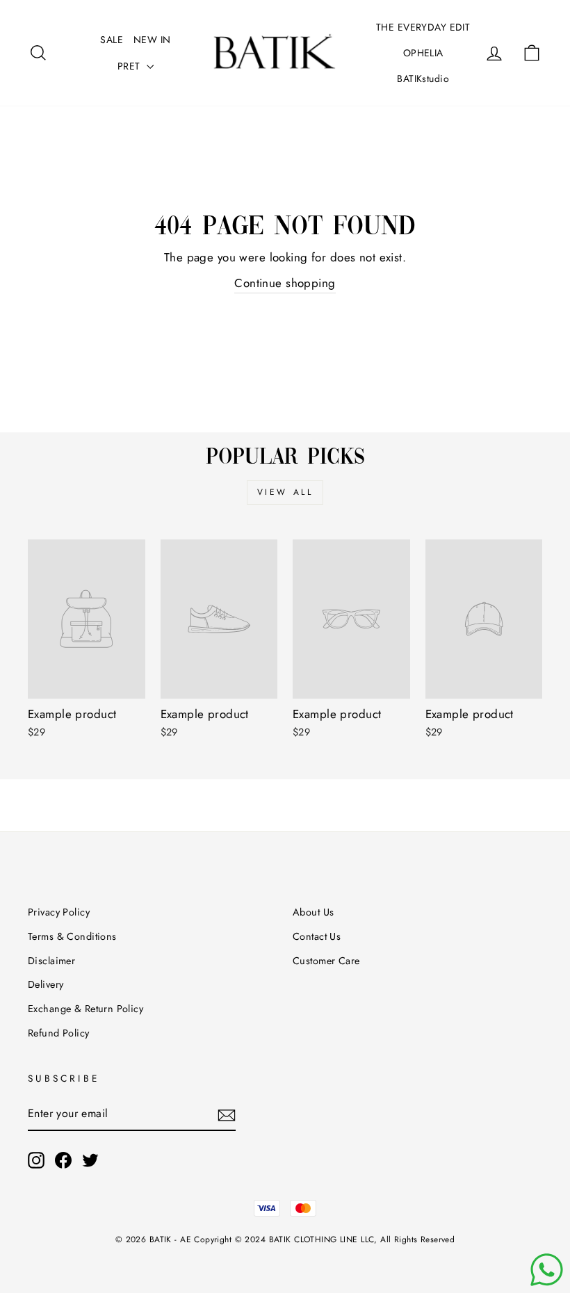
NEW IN (152, 40)
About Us (313, 912)
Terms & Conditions (72, 936)
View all (285, 492)
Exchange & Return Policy (85, 1009)
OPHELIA (423, 53)
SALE (111, 40)
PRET (130, 66)
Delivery (45, 984)
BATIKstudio (423, 79)
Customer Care (326, 961)
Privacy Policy (59, 912)
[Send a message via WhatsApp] (546, 1269)
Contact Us (317, 936)
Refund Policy (59, 1033)
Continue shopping (284, 283)
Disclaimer (51, 961)
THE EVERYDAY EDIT (423, 27)
